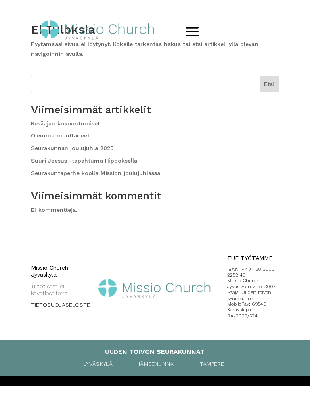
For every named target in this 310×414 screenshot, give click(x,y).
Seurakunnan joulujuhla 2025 (72, 148)
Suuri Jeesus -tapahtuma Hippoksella (84, 160)
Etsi (269, 84)
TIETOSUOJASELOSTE (60, 305)
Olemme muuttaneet (60, 135)
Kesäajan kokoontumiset (65, 123)
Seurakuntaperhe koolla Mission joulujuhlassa (95, 173)
